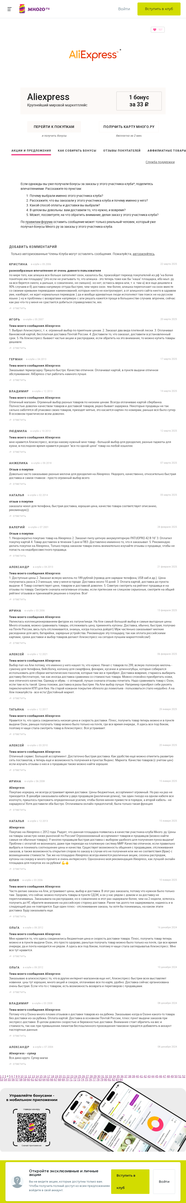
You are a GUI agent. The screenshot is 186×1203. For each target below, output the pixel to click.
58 (20, 1079)
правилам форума (39, 222)
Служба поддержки (160, 162)
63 (40, 1079)
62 (36, 1079)
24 (75, 1076)
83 (117, 1079)
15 (41, 1076)
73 (78, 1079)
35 (118, 1076)
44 (152, 1076)
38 (129, 1076)
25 (79, 1076)
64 (44, 1079)
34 (114, 1076)
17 (48, 1076)
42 (145, 1076)
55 (9, 1079)
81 (109, 1079)
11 (25, 1076)
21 (64, 1076)
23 (71, 1076)
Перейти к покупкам (54, 127)
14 (37, 1076)
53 (1, 1079)
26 (83, 1076)
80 (105, 1079)
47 (164, 1076)
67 (55, 1079)
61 (32, 1079)
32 (106, 1076)
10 (22, 1076)
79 (101, 1079)
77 (94, 1079)
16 (44, 1076)
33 (110, 1076)
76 (90, 1079)
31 (102, 1076)
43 (149, 1076)
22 (68, 1076)
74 (82, 1079)
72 (74, 1079)
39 (133, 1076)
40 (137, 1076)
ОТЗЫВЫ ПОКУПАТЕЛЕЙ (122, 150)
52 (183, 1076)
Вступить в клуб (159, 9)
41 (141, 1076)
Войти (124, 9)
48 (168, 1076)
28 (91, 1076)
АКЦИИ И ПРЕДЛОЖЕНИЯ (31, 150)
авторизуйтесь (144, 254)
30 (98, 1076)
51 (179, 1076)
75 (86, 1079)
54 (5, 1079)
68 (59, 1079)
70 (67, 1079)
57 (17, 1079)
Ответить (19, 308)
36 (122, 1076)
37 (125, 1076)
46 (160, 1076)
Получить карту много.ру (128, 127)
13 (33, 1076)
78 (98, 1079)
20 (60, 1076)
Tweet (172, 308)
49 (172, 1076)
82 (113, 1079)
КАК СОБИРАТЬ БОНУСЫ (77, 150)
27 (87, 1076)
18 (52, 1076)
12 (29, 1076)
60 (28, 1079)
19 (56, 1076)
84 (121, 1079)
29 (95, 1076)
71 (71, 1079)
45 (156, 1076)
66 (51, 1079)
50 (176, 1076)
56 (13, 1079)
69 (63, 1079)
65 (47, 1079)
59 (24, 1079)
